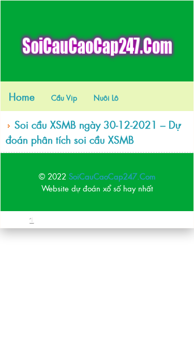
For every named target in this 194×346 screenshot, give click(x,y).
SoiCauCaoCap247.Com (112, 176)
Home (22, 96)
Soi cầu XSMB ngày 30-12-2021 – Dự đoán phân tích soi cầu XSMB (93, 132)
